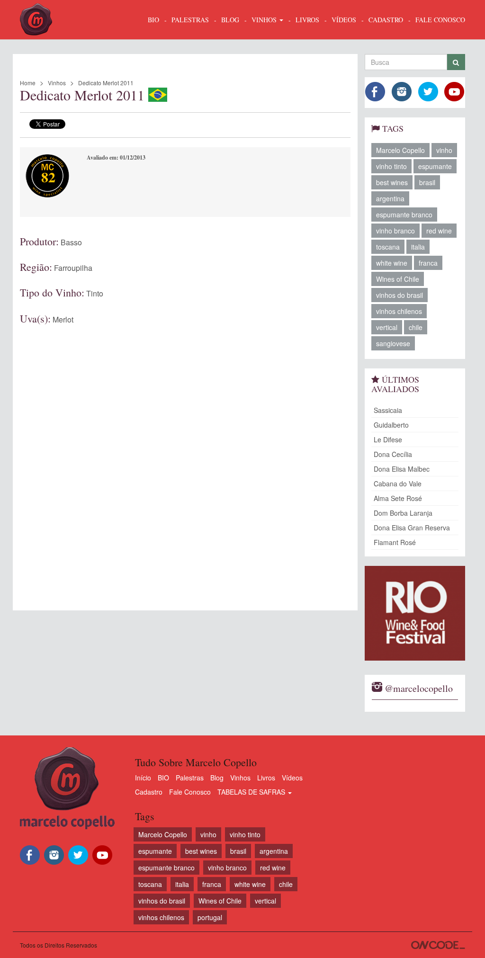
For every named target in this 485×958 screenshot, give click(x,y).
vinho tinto (391, 166)
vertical (386, 327)
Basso (71, 242)
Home (28, 83)
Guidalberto (391, 425)
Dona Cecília (393, 454)
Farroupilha (73, 267)
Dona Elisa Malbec (402, 469)
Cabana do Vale (398, 483)
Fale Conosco (190, 792)
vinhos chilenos (399, 311)
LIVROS (307, 19)
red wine (439, 230)
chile (415, 327)
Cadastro (148, 792)
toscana (388, 246)
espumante (435, 166)
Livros (266, 777)
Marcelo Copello (400, 150)
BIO (153, 19)
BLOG (230, 19)
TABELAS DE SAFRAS (252, 792)
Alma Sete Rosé (398, 498)
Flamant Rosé (395, 542)
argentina (390, 198)
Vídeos (292, 777)
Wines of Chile (397, 279)
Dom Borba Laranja (403, 513)
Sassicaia (388, 410)
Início (143, 777)
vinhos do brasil (399, 295)
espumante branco (404, 214)
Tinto (94, 293)
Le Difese (388, 439)
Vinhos (57, 83)
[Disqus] (185, 457)
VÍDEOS (344, 19)
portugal (210, 917)
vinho (444, 150)
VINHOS (264, 19)
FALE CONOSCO (440, 19)
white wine (391, 263)
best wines (392, 182)
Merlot (63, 319)
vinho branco (395, 230)
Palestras (190, 19)
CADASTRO (385, 19)
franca (428, 263)
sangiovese (393, 343)
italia (418, 246)
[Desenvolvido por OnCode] (438, 945)
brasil (427, 182)
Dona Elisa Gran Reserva (412, 527)
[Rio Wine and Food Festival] (415, 613)
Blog (217, 777)
